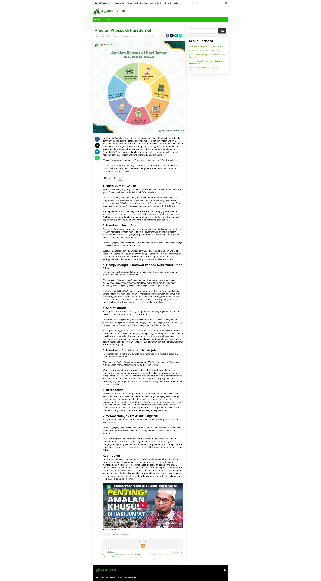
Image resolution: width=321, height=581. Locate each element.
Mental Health (126, 36)
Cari (190, 27)
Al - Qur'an (102, 36)
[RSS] (143, 546)
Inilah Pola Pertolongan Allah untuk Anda (166, 553)
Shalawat (125, 534)
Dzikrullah (113, 36)
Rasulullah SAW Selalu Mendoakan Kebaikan (206, 50)
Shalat (140, 36)
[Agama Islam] (110, 11)
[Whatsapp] (180, 36)
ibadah (106, 534)
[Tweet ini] (172, 36)
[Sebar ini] (167, 36)
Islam (119, 36)
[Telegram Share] (176, 36)
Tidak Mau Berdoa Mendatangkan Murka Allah (205, 68)
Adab (96, 36)
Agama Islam (117, 577)
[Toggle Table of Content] (119, 178)
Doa (108, 36)
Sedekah (134, 36)
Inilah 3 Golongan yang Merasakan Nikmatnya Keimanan (207, 55)
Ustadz (145, 36)
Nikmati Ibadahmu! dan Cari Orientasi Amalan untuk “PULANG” (121, 554)
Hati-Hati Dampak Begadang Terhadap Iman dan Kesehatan (207, 62)
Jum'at (115, 534)
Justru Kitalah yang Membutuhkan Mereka (206, 46)
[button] (226, 3)
